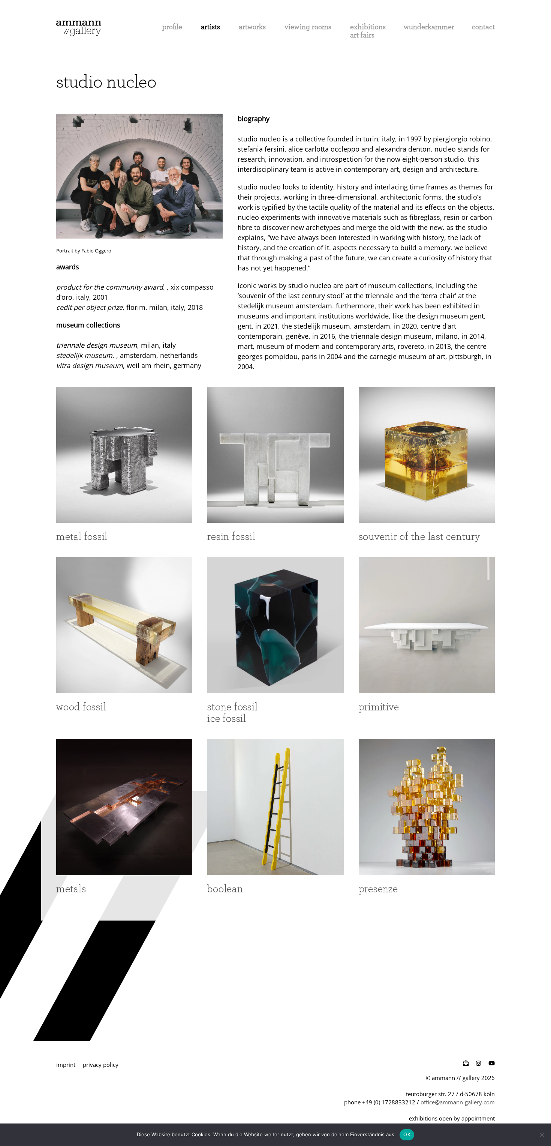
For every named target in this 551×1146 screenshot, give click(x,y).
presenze (378, 888)
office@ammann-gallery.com (458, 1102)
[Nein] (541, 1134)
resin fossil (231, 536)
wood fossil (81, 706)
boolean (225, 888)
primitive (379, 706)
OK (406, 1134)
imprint (65, 1064)
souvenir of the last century (419, 536)
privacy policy (100, 1064)
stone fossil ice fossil (232, 712)
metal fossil (82, 536)
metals (71, 888)
